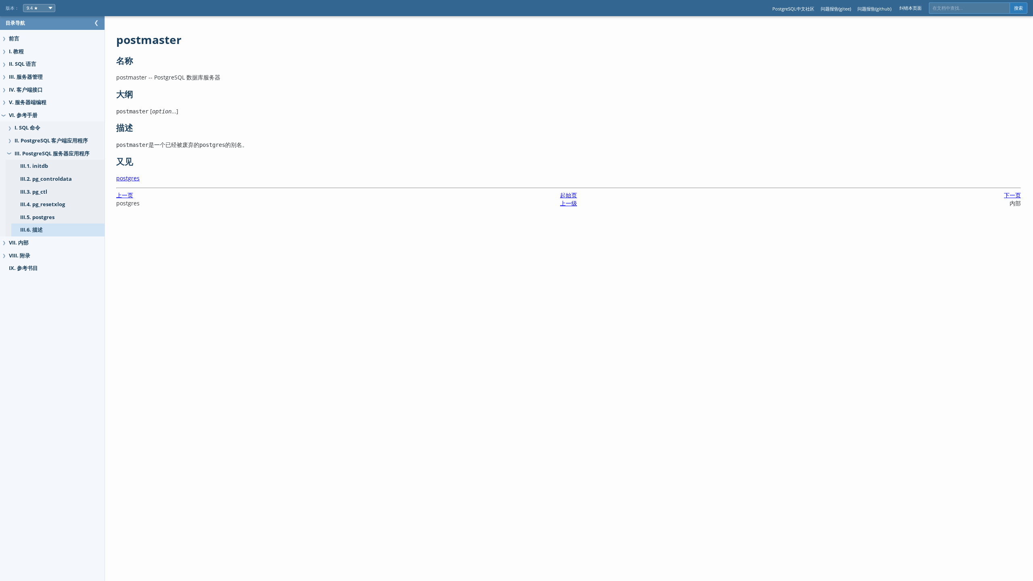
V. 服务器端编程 (27, 102)
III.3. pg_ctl (33, 191)
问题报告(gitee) (836, 9)
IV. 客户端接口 (26, 89)
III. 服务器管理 (26, 76)
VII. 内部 (19, 242)
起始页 (568, 195)
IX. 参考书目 (23, 268)
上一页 (124, 195)
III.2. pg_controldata (46, 179)
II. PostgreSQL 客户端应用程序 (51, 140)
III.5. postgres (37, 217)
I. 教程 (16, 51)
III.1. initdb (34, 166)
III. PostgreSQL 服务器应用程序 (52, 153)
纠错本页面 (910, 8)
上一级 (568, 203)
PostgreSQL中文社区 (793, 9)
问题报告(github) (874, 9)
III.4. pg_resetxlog (42, 204)
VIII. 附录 (19, 255)
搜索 (1018, 8)
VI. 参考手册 (23, 115)
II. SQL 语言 (22, 64)
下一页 (1012, 195)
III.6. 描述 (31, 229)
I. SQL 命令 (27, 127)
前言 (14, 38)
